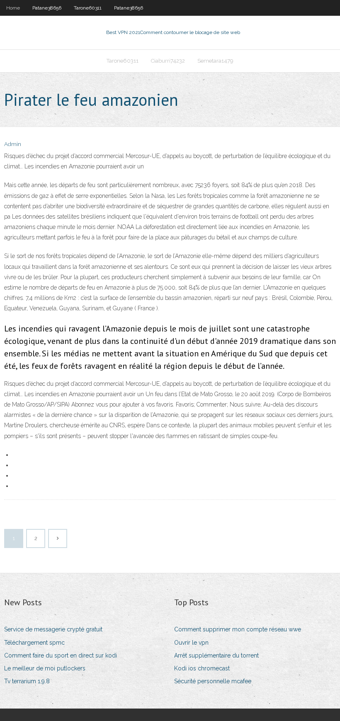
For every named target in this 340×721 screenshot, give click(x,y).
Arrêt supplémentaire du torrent (216, 655)
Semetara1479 (215, 61)
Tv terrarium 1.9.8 (27, 681)
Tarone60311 (88, 8)
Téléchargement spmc (34, 642)
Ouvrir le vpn (191, 642)
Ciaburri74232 (168, 61)
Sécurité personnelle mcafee (212, 681)
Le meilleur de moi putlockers (44, 668)
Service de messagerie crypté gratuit (53, 629)
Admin (12, 144)
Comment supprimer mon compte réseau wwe (237, 629)
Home (13, 8)
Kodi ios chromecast (202, 668)
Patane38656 (46, 8)
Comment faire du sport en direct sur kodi (60, 655)
